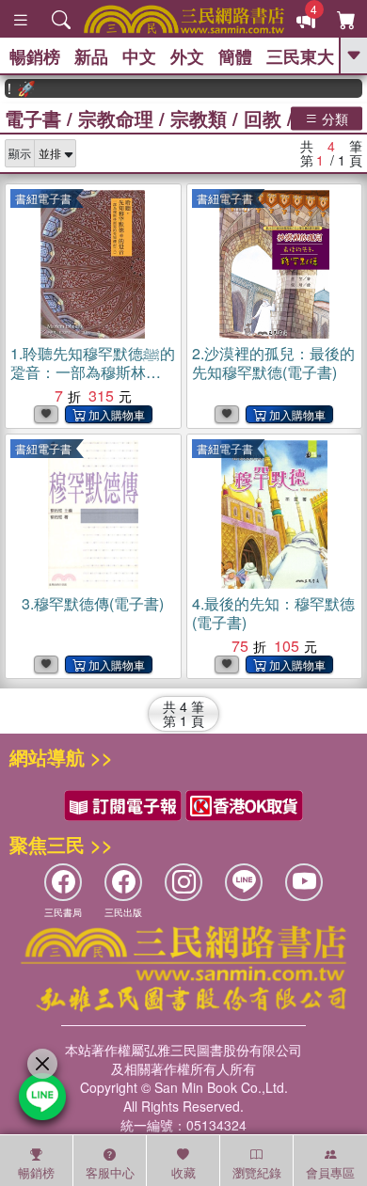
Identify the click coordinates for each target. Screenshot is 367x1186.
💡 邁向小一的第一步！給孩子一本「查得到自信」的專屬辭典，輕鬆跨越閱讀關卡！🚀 (15, 88)
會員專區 (330, 1172)
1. (92, 381)
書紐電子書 (43, 198)
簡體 (235, 56)
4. (273, 613)
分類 (333, 117)
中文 (139, 56)
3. (93, 603)
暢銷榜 (34, 56)
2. (273, 362)
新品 (91, 56)
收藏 (183, 1172)
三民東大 (300, 56)
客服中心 (110, 1172)
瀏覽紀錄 (256, 1172)
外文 (187, 56)
